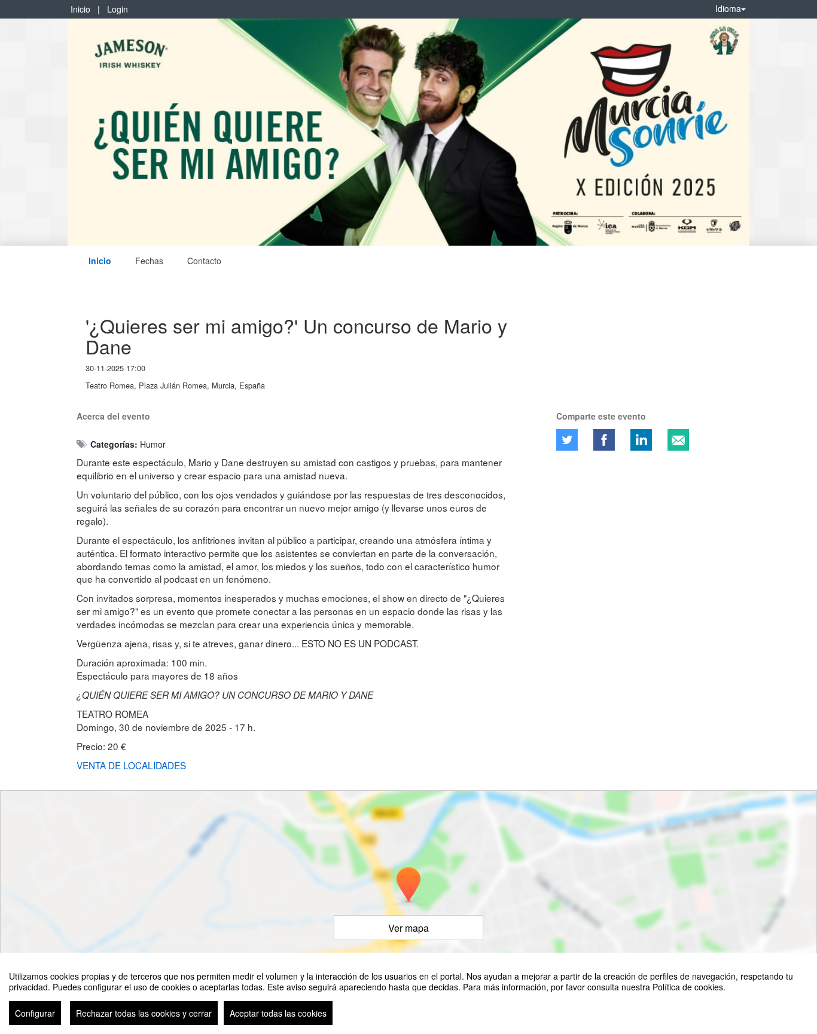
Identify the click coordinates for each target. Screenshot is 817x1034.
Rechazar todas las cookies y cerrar (144, 1013)
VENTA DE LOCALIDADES (131, 765)
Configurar (35, 1013)
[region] (408, 993)
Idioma (728, 8)
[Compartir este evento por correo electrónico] (678, 440)
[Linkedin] (641, 440)
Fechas (149, 261)
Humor (153, 444)
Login (117, 9)
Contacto (204, 261)
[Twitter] (567, 440)
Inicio (80, 9)
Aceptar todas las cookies (278, 1013)
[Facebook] (604, 440)
